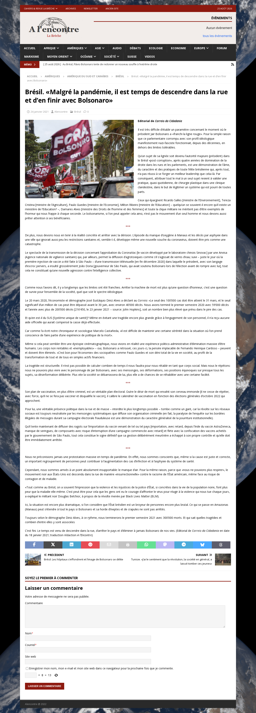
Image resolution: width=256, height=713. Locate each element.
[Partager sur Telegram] (183, 545)
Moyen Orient (58, 56)
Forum (222, 48)
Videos (150, 56)
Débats (135, 48)
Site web (30, 656)
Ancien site (112, 8)
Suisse (132, 56)
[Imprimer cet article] (127, 545)
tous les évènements (217, 35)
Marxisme (31, 56)
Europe (199, 48)
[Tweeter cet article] (53, 545)
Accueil (30, 48)
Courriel (30, 645)
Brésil (77, 111)
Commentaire (34, 603)
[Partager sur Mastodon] (165, 545)
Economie (178, 48)
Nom (28, 633)
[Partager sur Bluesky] (202, 545)
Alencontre (61, 111)
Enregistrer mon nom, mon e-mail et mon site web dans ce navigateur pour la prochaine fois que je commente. (101, 668)
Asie (98, 48)
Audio (117, 48)
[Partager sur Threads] (221, 545)
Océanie (86, 56)
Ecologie (156, 48)
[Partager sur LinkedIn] (71, 545)
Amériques (75, 48)
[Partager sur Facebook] (34, 545)
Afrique (50, 48)
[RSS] (232, 64)
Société (110, 56)
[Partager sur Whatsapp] (146, 545)
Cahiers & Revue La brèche (39, 8)
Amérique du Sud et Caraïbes (87, 76)
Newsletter (91, 8)
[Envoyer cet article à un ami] (109, 545)
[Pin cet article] (90, 545)
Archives (71, 8)
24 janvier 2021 (40, 111)
